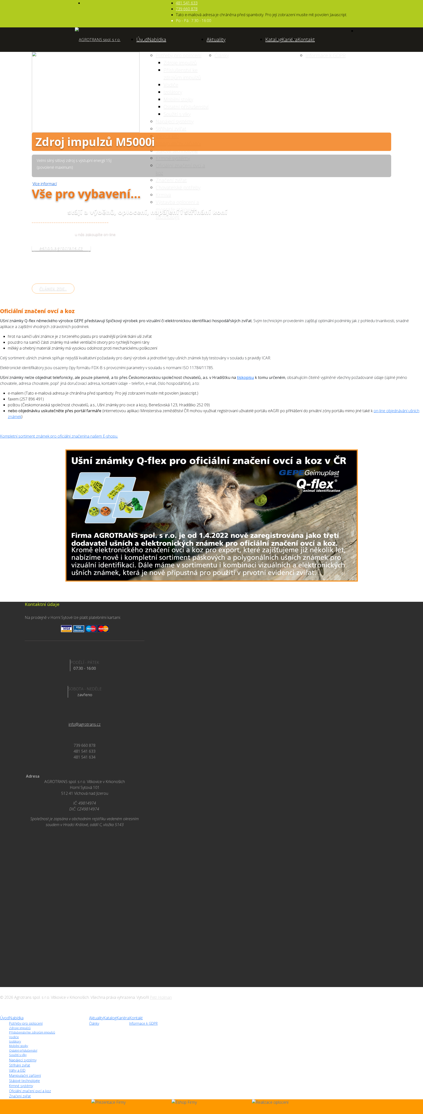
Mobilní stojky (18, 1046)
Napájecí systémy (22, 1060)
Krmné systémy (21, 1085)
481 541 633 (187, 3)
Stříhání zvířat (19, 1065)
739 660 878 (187, 8)
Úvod (142, 39)
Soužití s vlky (18, 1055)
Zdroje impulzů (20, 1028)
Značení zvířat (20, 1096)
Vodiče (14, 1037)
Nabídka (157, 39)
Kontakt (306, 39)
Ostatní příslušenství (23, 1050)
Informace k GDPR (143, 1023)
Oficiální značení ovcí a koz (30, 1091)
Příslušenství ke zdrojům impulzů (32, 1032)
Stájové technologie (24, 1080)
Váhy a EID (17, 1070)
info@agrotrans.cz (85, 724)
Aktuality (216, 39)
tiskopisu (245, 377)
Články (94, 1023)
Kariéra (290, 39)
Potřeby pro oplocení (26, 1023)
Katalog (273, 39)
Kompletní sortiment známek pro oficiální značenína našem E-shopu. (59, 436)
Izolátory (15, 1041)
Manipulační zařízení (25, 1075)
